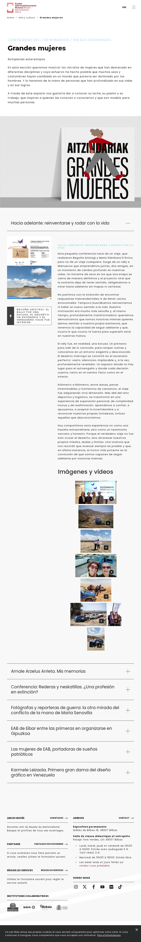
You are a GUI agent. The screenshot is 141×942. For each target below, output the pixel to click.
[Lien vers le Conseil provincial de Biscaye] (45, 907)
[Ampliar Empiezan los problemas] (95, 590)
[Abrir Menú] (133, 7)
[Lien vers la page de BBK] (29, 907)
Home (10, 17)
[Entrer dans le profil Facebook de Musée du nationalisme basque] (93, 886)
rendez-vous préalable (94, 865)
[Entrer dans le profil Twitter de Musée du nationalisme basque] (85, 886)
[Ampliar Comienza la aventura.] (95, 516)
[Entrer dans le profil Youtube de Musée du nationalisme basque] (102, 886)
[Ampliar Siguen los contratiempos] (88, 614)
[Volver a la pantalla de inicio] (17, 8)
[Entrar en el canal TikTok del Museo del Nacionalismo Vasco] (120, 886)
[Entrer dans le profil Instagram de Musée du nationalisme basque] (76, 886)
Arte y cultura (27, 17)
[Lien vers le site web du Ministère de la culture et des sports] (62, 907)
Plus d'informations (109, 935)
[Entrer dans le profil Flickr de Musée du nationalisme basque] (111, 886)
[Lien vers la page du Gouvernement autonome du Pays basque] (13, 907)
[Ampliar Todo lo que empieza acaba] (96, 639)
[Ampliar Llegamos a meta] (114, 614)
